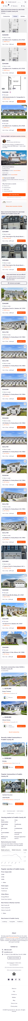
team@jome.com (8, 952)
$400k (2, 879)
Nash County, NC (5, 905)
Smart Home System (6, 899)
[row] (4, 921)
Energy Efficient (5, 896)
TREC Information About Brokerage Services (14, 967)
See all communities (14, 732)
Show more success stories (14, 206)
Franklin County (10, 813)
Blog (14, 1000)
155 (2, 826)
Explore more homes (14, 957)
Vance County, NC (5, 907)
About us (14, 988)
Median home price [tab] (16, 850)
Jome (4, 811)
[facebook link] (15, 979)
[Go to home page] (2, 2)
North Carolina (20, 811)
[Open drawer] (25, 2)
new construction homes (12, 937)
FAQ (14, 991)
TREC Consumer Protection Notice (14, 970)
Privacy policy (14, 1006)
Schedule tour (21, 44)
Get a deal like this (14, 194)
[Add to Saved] (25, 21)
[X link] (19, 979)
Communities (6, 16)
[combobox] (19, 2)
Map (24, 6)
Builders (23, 16)
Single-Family (4, 888)
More (4, 882)
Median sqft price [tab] (5, 850)
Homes (15, 16)
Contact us (14, 994)
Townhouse (4, 890)
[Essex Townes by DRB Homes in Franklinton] (14, 680)
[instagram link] (8, 979)
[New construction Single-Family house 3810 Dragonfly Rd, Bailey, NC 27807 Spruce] (14, 581)
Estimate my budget (15, 283)
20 (15, 826)
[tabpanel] (14, 857)
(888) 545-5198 (7, 949)
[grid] (12, 921)
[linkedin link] (12, 979)
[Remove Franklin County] (15, 2)
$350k (2, 877)
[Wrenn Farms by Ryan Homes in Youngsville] (14, 708)
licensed (12, 962)
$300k (2, 874)
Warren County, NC (6, 910)
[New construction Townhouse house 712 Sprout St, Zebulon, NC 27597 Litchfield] (14, 610)
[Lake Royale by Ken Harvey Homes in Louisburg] (13, 786)
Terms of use (14, 1003)
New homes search (11, 811)
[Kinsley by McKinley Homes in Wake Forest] (13, 749)
